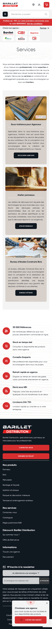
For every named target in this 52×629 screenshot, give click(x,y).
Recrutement (8, 557)
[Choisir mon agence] (33, 5)
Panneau (6, 469)
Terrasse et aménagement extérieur (18, 500)
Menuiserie (7, 480)
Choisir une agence (33, 620)
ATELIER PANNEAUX (26, 226)
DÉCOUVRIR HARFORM (26, 155)
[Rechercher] (46, 14)
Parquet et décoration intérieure (16, 495)
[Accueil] (10, 5)
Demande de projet (26, 456)
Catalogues (8, 518)
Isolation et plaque (11, 490)
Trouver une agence (11, 552)
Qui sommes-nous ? (11, 535)
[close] (47, 603)
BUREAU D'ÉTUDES (26, 293)
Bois (4, 475)
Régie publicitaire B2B (12, 523)
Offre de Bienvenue (11, 540)
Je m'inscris (44, 581)
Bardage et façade (11, 485)
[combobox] (29, 14)
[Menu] (6, 14)
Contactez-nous (10, 512)
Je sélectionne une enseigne (24, 573)
